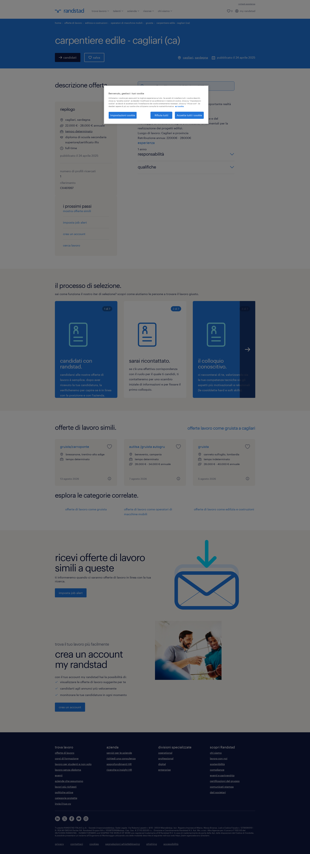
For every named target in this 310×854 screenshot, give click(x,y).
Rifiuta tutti (161, 115)
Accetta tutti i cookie (189, 115)
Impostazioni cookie (122, 115)
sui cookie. (179, 106)
